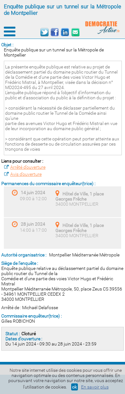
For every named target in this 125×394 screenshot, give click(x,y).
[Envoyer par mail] (75, 32)
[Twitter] (44, 32)
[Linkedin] (65, 32)
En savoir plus (95, 387)
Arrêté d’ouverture (28, 167)
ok (74, 387)
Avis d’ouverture (26, 174)
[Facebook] (54, 32)
